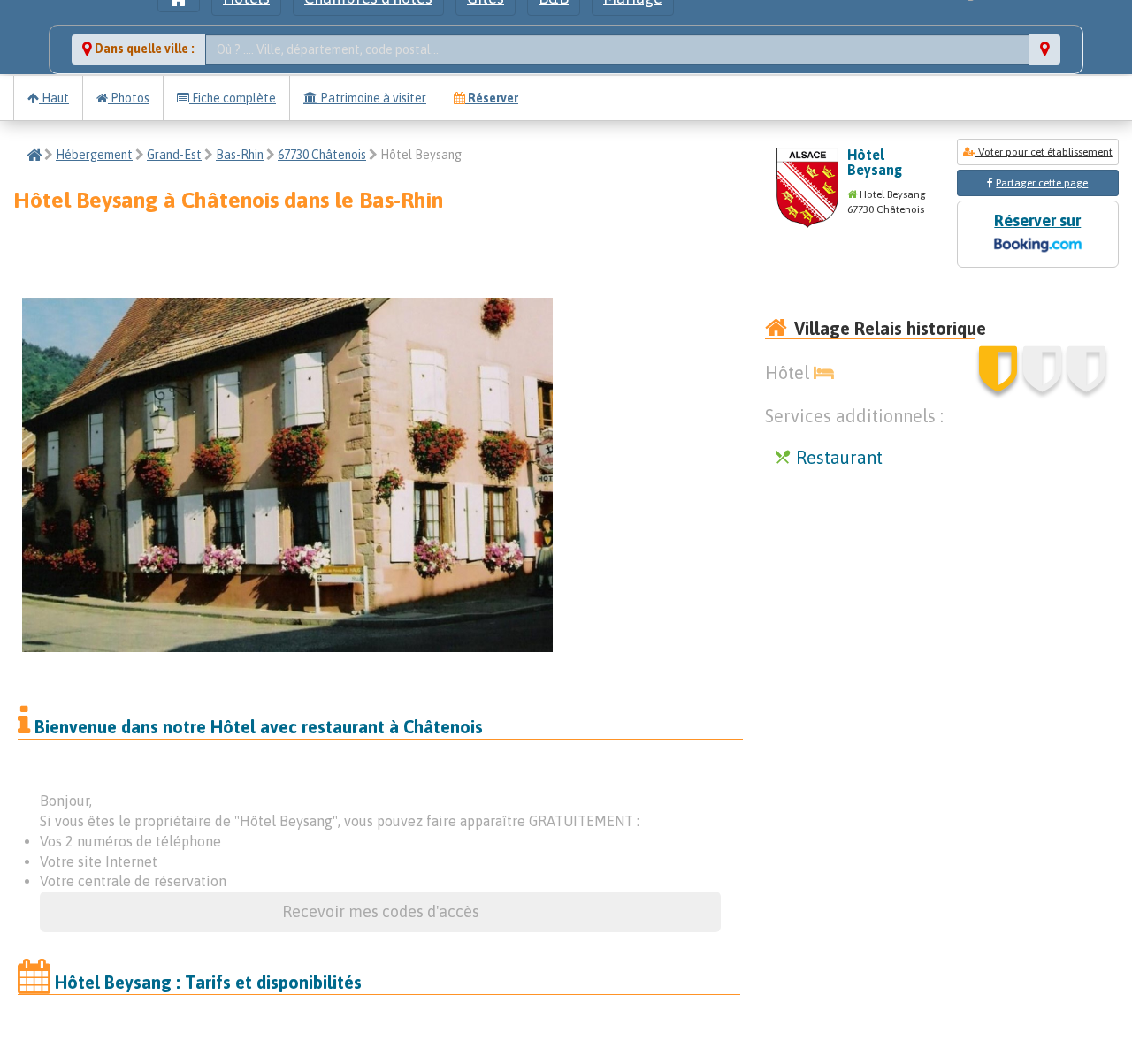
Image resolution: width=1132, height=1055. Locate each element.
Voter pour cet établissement (1044, 152)
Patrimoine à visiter (371, 98)
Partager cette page (1042, 183)
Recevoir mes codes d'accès (380, 911)
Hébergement (94, 155)
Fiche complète (232, 98)
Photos (128, 98)
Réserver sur (1037, 220)
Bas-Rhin (240, 155)
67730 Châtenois (322, 155)
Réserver (491, 98)
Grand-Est (174, 155)
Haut (54, 98)
